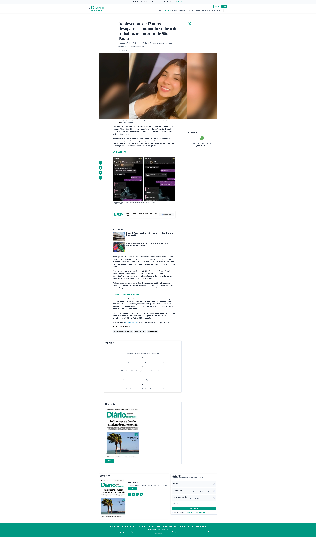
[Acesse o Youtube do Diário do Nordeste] (141, 494)
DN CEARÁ (175, 11)
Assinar (109, 461)
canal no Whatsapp (132, 322)
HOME (160, 11)
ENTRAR (217, 6)
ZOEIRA (211, 11)
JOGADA (198, 11)
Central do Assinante (143, 526)
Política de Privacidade (204, 512)
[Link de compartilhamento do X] (100, 173)
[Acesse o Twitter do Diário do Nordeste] (137, 494)
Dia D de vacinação (169, 2)
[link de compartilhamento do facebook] (100, 168)
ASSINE (224, 6)
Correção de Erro (200, 526)
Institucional (156, 526)
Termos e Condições (191, 512)
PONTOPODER (182, 11)
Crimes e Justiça (152, 331)
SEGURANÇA (191, 11)
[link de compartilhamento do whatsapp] (100, 163)
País (189, 23)
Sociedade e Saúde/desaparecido (123, 331)
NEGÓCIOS (205, 11)
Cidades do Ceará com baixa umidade (153, 2)
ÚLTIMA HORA (167, 10)
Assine (132, 526)
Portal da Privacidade (186, 526)
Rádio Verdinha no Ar (137, 2)
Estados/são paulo (140, 331)
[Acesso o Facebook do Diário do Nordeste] (133, 494)
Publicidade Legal (180, 2)
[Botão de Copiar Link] (100, 178)
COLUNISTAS (217, 11)
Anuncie (112, 526)
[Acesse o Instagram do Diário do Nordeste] (129, 494)
